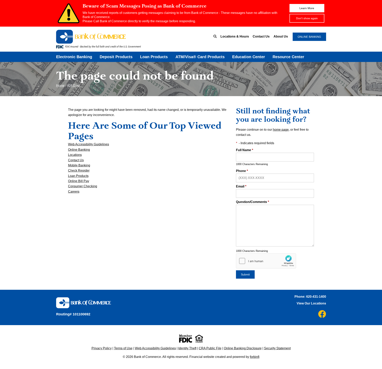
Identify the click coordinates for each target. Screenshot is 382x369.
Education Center (248, 57)
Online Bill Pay (78, 181)
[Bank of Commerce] (114, 37)
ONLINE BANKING (309, 36)
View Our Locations (311, 303)
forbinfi (254, 356)
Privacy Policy (102, 348)
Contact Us (261, 36)
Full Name (244, 150)
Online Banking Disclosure (243, 348)
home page (281, 129)
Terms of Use (123, 348)
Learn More (306, 8)
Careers (73, 191)
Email (241, 186)
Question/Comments (252, 202)
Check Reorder (79, 170)
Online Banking (79, 149)
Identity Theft (187, 348)
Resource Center (288, 57)
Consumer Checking (82, 186)
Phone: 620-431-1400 (310, 296)
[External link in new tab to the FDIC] (185, 339)
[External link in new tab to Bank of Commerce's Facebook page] (322, 314)
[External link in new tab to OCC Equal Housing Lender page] (199, 339)
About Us (281, 36)
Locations (75, 154)
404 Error (73, 85)
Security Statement (277, 348)
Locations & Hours (234, 36)
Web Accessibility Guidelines (88, 144)
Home (60, 85)
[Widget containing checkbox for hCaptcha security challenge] (266, 261)
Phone (242, 171)
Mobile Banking (79, 165)
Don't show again (307, 18)
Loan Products (154, 57)
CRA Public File (210, 348)
